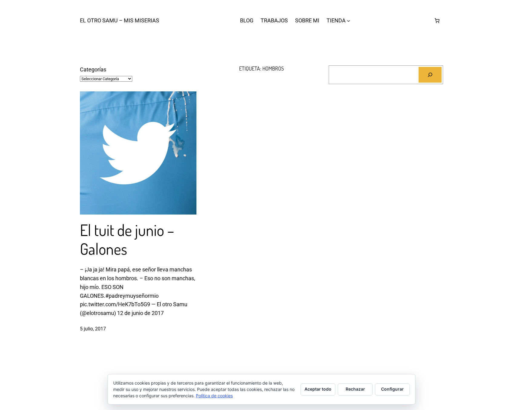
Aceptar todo (317, 389)
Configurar (392, 389)
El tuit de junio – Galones (127, 239)
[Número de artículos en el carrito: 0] (437, 21)
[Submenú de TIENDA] (348, 20)
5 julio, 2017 (93, 329)
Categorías (93, 69)
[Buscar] (430, 75)
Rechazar (355, 389)
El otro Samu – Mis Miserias (119, 20)
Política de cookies (214, 395)
